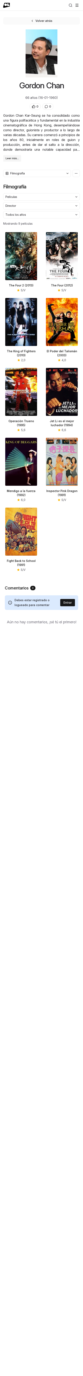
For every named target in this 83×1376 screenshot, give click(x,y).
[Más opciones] (76, 173)
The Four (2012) (62, 285)
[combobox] (37, 173)
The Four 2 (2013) (21, 285)
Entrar (67, 602)
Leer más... (12, 158)
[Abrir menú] (77, 5)
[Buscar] (70, 5)
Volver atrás (43, 20)
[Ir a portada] (6, 5)
